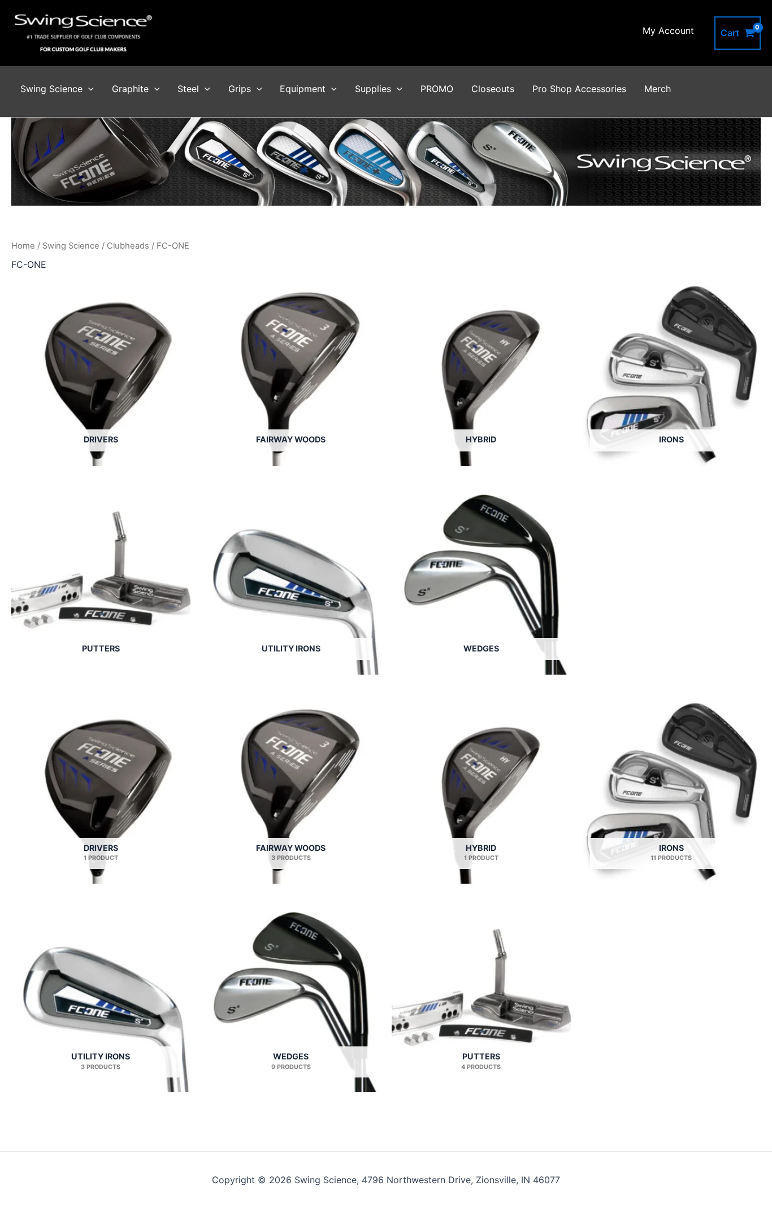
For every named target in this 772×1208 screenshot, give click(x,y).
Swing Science (51, 88)
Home (23, 246)
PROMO (436, 88)
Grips (239, 88)
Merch (657, 88)
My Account (668, 30)
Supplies (373, 88)
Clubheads (128, 246)
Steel (188, 88)
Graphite (130, 88)
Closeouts (492, 88)
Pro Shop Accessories (579, 88)
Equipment (303, 88)
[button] (88, 88)
